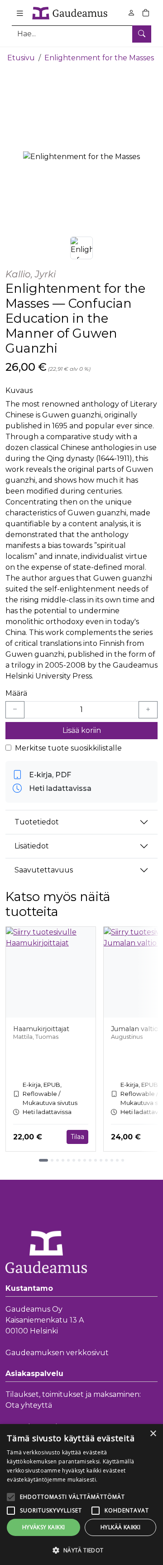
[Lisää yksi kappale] (148, 709)
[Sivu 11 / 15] (101, 1160)
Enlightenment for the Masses (99, 57)
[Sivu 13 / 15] (111, 1160)
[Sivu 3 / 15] (57, 1160)
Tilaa (77, 1137)
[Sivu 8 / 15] (84, 1160)
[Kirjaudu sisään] (131, 13)
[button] (81, 1550)
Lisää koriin (81, 730)
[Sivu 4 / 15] (63, 1160)
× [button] (152, 1433)
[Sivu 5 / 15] (68, 1160)
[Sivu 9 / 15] (90, 1160)
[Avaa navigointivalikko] (20, 13)
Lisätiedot (31, 846)
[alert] (81, 1494)
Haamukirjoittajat (41, 1029)
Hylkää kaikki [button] (120, 1527)
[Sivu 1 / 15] (43, 1160)
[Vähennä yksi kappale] (14, 709)
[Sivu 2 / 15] (52, 1160)
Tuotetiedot (36, 822)
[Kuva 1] (81, 248)
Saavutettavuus (43, 870)
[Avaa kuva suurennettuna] (81, 157)
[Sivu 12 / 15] (106, 1160)
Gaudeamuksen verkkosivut (57, 1352)
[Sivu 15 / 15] (122, 1160)
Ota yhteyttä (28, 1405)
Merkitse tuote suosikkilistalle (68, 748)
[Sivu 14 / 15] (117, 1160)
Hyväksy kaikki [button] (43, 1527)
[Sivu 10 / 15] (95, 1160)
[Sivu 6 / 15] (73, 1160)
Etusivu (21, 57)
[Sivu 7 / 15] (79, 1160)
